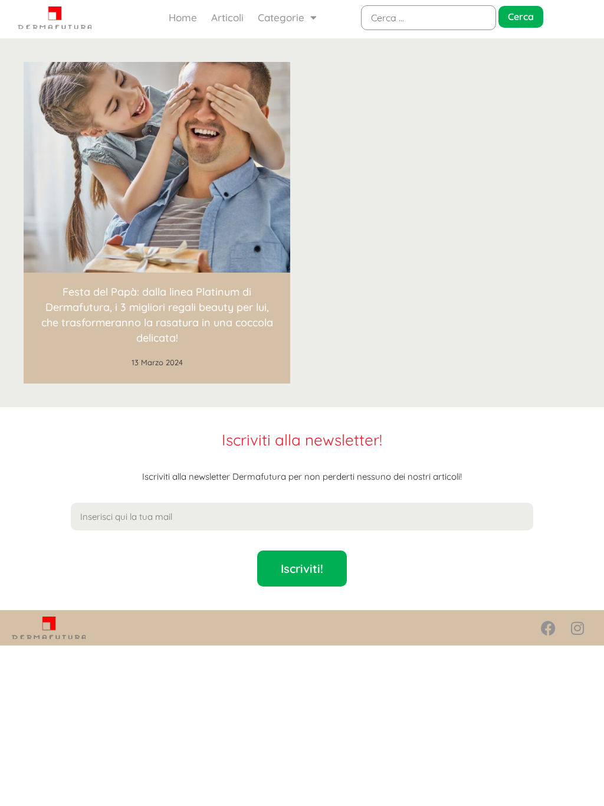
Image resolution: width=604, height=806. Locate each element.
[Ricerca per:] (428, 17)
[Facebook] (548, 628)
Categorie (281, 17)
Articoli (227, 17)
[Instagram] (577, 628)
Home (183, 17)
